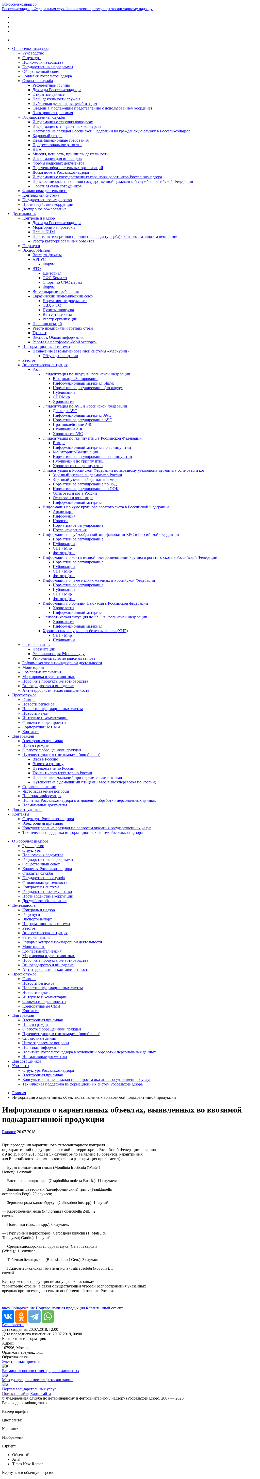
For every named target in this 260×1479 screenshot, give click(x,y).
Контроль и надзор (38, 218)
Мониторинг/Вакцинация (75, 452)
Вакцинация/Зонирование (75, 378)
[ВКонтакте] (8, 1316)
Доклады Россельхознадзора (56, 90)
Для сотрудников (27, 809)
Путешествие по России (53, 768)
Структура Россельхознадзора (48, 819)
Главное (29, 699)
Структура (31, 58)
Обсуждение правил (60, 356)
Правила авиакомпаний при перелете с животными (77, 777)
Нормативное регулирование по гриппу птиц (92, 456)
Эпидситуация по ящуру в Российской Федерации (86, 374)
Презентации (43, 649)
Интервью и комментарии (45, 718)
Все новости (13, 1325)
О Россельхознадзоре (30, 48)
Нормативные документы (65, 300)
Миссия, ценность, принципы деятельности (70, 154)
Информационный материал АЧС (82, 415)
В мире (59, 443)
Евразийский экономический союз (62, 296)
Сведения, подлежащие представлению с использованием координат (92, 108)
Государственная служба (43, 117)
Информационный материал (77, 502)
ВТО (36, 268)
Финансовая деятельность (44, 190)
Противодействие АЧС (73, 424)
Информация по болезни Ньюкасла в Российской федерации (95, 603)
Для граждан (23, 736)
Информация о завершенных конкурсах (66, 126)
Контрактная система (40, 195)
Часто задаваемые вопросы (45, 791)
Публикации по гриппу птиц (78, 461)
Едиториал (52, 273)
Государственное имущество (47, 200)
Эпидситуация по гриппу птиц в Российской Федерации (92, 438)
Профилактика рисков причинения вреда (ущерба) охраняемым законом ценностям (104, 236)
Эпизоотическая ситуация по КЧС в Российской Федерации (95, 617)
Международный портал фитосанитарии (37, 1380)
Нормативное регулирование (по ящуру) (88, 388)
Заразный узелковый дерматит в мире (85, 479)
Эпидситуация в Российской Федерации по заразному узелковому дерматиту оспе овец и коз (123, 470)
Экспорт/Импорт (37, 250)
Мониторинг (33, 667)
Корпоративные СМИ (41, 727)
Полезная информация (41, 796)
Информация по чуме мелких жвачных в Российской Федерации (99, 580)
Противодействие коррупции (47, 204)
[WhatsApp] (48, 1316)
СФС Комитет (55, 278)
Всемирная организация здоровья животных (40, 1370)
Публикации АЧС (68, 429)
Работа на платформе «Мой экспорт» (64, 342)
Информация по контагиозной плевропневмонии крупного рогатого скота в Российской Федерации (130, 557)
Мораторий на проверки (53, 227)
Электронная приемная (52, 113)
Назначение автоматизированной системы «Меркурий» (80, 351)
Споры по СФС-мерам (62, 282)
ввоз (6, 1308)
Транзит (39, 333)
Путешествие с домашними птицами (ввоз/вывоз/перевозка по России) (94, 782)
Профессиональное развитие (57, 145)
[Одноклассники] (21, 1316)
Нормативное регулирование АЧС (82, 420)
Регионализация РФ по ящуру (58, 654)
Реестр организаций (60, 319)
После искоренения (70, 530)
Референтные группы (51, 85)
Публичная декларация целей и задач (64, 103)
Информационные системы (46, 346)
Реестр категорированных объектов (63, 241)
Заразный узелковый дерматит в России (87, 475)
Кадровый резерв (47, 135)
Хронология (63, 401)
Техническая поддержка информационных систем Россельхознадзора (82, 832)
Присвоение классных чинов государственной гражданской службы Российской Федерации (112, 181)
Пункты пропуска (58, 310)
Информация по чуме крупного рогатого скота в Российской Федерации (106, 507)
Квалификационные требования (60, 140)
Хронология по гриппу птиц (78, 466)
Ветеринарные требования (55, 291)
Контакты (30, 731)
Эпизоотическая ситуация (45, 365)
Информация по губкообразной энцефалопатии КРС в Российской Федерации (111, 534)
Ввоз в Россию (45, 759)
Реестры (29, 360)
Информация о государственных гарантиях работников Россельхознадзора (97, 177)
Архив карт (63, 511)
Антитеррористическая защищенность (55, 690)
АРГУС (39, 259)
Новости (60, 521)
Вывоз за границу (47, 764)
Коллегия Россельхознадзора (47, 76)
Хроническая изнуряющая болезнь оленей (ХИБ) (85, 631)
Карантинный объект (104, 1308)
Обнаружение (23, 1308)
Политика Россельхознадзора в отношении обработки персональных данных (89, 800)
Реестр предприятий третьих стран (62, 328)
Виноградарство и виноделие (48, 686)
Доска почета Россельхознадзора (60, 172)
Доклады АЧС (65, 411)
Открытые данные (48, 94)
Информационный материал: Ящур (83, 383)
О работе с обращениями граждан (51, 750)
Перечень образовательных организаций (67, 168)
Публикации (64, 392)
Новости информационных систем (52, 709)
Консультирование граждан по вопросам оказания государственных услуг (86, 828)
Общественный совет (41, 71)
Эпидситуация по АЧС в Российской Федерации (85, 406)
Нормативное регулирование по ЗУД (85, 484)
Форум (49, 264)
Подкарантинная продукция (60, 1308)
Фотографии (64, 553)
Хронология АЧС (68, 433)
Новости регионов (38, 704)
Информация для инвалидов (57, 158)
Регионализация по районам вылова (63, 658)
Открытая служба (37, 80)
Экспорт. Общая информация (58, 337)
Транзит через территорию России (62, 773)
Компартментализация (41, 672)
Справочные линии (39, 786)
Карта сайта (40, 1393)
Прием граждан (36, 745)
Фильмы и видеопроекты (44, 722)
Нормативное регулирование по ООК (86, 488)
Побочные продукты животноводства (55, 681)
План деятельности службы (56, 99)
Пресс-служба (24, 695)
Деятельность (24, 213)
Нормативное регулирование (78, 525)
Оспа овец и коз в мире (73, 498)
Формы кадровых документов (58, 163)
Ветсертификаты (47, 255)
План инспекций (47, 323)
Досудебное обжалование (44, 209)
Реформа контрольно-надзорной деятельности (62, 663)
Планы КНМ (43, 232)
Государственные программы (47, 67)
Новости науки (35, 713)
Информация (64, 516)
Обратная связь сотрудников (57, 186)
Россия (38, 369)
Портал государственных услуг (29, 1389)
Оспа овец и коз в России (75, 493)
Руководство (33, 53)
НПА (37, 149)
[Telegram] (34, 1316)
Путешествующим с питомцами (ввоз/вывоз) (61, 754)
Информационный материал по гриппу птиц (92, 447)
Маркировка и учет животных (48, 676)
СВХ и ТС (52, 305)
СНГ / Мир (62, 548)
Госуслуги (31, 245)
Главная (19, 1093)
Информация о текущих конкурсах (62, 122)
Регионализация (36, 644)
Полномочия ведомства (42, 62)
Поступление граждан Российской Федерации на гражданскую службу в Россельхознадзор (111, 131)
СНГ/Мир (61, 397)
